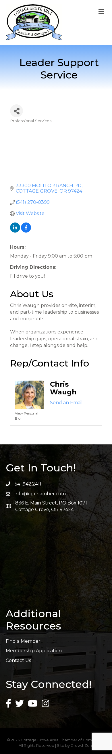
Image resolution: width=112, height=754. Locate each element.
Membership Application (34, 650)
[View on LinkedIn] (15, 231)
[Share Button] (16, 110)
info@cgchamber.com (40, 493)
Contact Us (18, 660)
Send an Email (66, 402)
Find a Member (23, 641)
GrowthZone (82, 745)
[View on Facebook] (26, 231)
